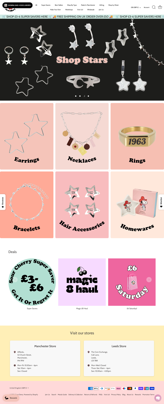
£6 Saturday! (132, 308)
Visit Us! (80, 10)
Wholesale (90, 10)
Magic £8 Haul (82, 308)
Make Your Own (55, 10)
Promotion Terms (148, 394)
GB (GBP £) (135, 7)
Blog (123, 394)
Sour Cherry (19, 394)
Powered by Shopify (31, 394)
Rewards (138, 394)
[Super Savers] (32, 282)
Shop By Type (72, 5)
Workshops (69, 10)
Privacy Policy (116, 394)
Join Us (101, 10)
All (36, 5)
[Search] (153, 7)
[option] (82, 60)
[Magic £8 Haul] (82, 282)
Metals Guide (62, 394)
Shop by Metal (113, 5)
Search (54, 394)
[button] (76, 96)
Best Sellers (59, 5)
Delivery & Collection (75, 394)
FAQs (100, 394)
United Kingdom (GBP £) (18, 388)
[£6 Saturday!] (132, 282)
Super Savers (45, 5)
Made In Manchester (88, 5)
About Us (130, 394)
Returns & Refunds (90, 394)
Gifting (101, 5)
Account (146, 7)
